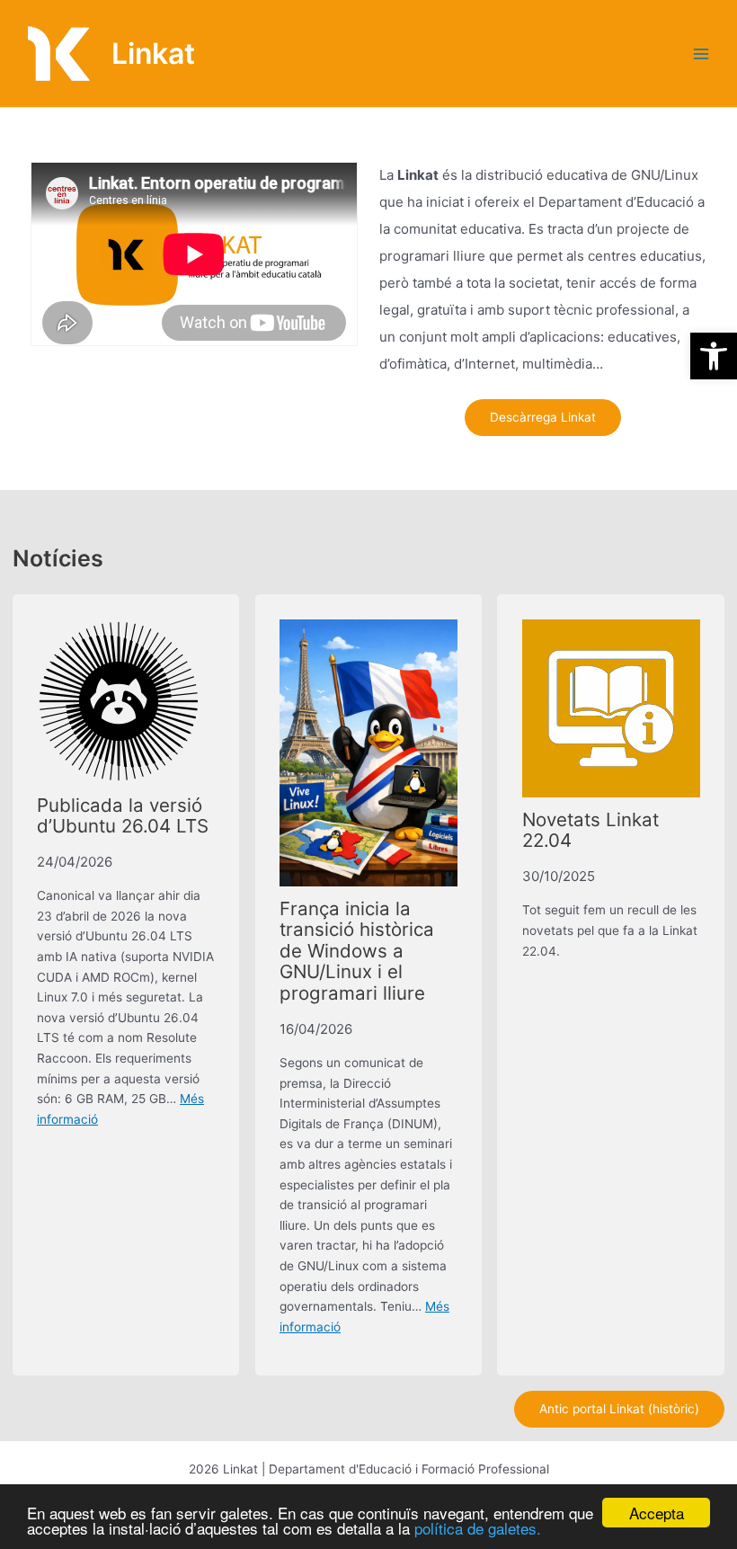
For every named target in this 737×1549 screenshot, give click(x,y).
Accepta (656, 1512)
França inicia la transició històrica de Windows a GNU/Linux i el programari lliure (357, 950)
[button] (713, 356)
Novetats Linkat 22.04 (590, 830)
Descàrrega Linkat (543, 417)
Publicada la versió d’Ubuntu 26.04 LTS (123, 816)
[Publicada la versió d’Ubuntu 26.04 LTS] (118, 701)
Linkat (153, 53)
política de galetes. (477, 1528)
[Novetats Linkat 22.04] (611, 708)
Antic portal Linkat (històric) (619, 1409)
